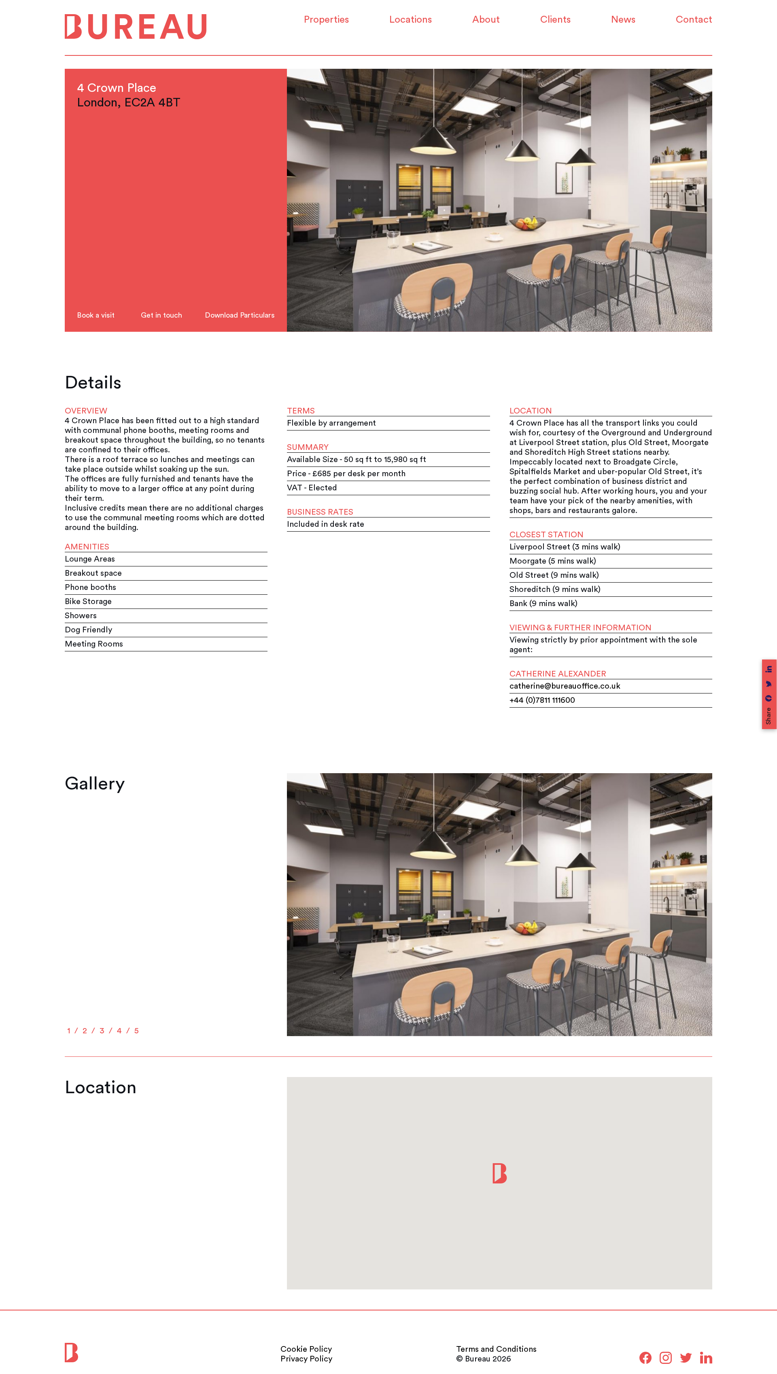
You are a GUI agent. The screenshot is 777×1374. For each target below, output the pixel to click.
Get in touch (161, 315)
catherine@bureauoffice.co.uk (565, 686)
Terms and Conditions (496, 1349)
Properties (326, 20)
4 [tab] (119, 1031)
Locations (410, 20)
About (486, 20)
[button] (500, 1173)
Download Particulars (237, 315)
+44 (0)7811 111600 (542, 700)
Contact (694, 20)
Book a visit (96, 315)
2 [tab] (85, 1031)
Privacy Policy (306, 1359)
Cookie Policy (306, 1349)
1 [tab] (68, 1031)
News (623, 20)
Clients (555, 20)
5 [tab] (136, 1031)
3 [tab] (102, 1031)
